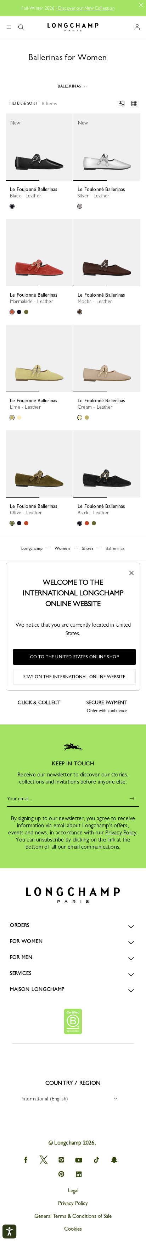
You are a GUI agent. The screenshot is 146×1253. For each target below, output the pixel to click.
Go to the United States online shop (74, 656)
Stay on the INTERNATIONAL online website (74, 676)
